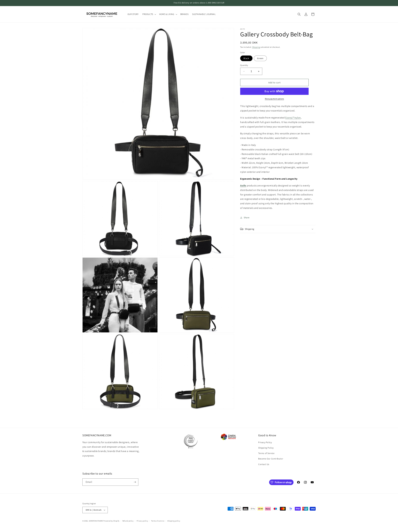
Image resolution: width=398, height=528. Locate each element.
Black (246, 58)
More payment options (274, 98)
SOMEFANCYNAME (96, 521)
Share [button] (247, 217)
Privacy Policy (265, 442)
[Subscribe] (134, 482)
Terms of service (157, 521)
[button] (149, 14)
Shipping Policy (266, 447)
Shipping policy (173, 521)
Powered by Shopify (111, 521)
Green (260, 58)
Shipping (256, 47)
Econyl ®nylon (293, 117)
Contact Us (263, 464)
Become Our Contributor (270, 458)
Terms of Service (266, 453)
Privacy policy (142, 521)
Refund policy (128, 521)
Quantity (244, 65)
